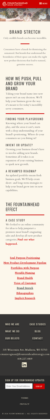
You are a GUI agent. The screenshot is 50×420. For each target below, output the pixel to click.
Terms (24, 398)
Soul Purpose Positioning (25, 258)
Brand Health (25, 278)
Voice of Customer (25, 283)
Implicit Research (25, 298)
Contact (37, 338)
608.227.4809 (25, 359)
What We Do (12, 331)
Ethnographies (25, 293)
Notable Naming (25, 273)
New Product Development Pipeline (25, 263)
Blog (38, 331)
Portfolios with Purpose (25, 268)
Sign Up (39, 386)
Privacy (24, 404)
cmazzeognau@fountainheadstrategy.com (25, 354)
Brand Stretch (25, 288)
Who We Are (12, 324)
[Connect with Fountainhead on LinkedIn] (25, 364)
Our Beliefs (12, 338)
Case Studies (38, 324)
